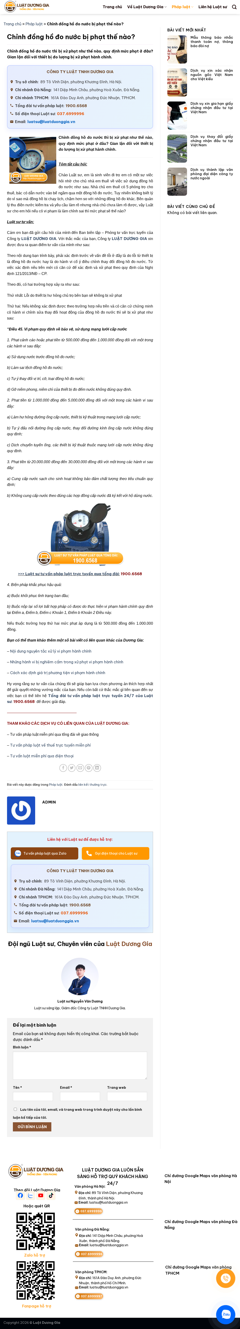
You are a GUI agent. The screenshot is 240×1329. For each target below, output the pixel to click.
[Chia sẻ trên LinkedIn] (97, 768)
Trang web (116, 1087)
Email (66, 1087)
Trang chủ (112, 6)
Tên (17, 1087)
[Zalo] (225, 1314)
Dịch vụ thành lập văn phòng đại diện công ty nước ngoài (212, 174)
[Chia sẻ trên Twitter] (72, 768)
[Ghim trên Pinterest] (89, 768)
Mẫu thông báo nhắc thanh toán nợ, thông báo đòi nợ (212, 41)
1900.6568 (76, 105)
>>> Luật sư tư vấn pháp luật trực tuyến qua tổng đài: (69, 573)
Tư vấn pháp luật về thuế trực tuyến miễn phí (50, 745)
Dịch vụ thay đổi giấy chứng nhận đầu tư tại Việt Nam (212, 141)
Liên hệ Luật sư (213, 6)
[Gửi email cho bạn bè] (80, 768)
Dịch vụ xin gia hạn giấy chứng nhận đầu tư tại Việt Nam (212, 107)
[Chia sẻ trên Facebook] (63, 768)
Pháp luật (181, 6)
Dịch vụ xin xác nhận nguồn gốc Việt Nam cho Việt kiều (212, 74)
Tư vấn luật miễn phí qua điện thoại (42, 756)
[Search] (234, 7)
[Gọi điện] (225, 1278)
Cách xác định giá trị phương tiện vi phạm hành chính (57, 672)
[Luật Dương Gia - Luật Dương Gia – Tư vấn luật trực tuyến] (35, 7)
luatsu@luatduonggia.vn (51, 121)
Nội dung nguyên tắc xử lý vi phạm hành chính (50, 651)
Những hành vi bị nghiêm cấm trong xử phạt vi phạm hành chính (66, 662)
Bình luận (22, 1047)
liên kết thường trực (92, 784)
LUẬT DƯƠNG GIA (38, 238)
